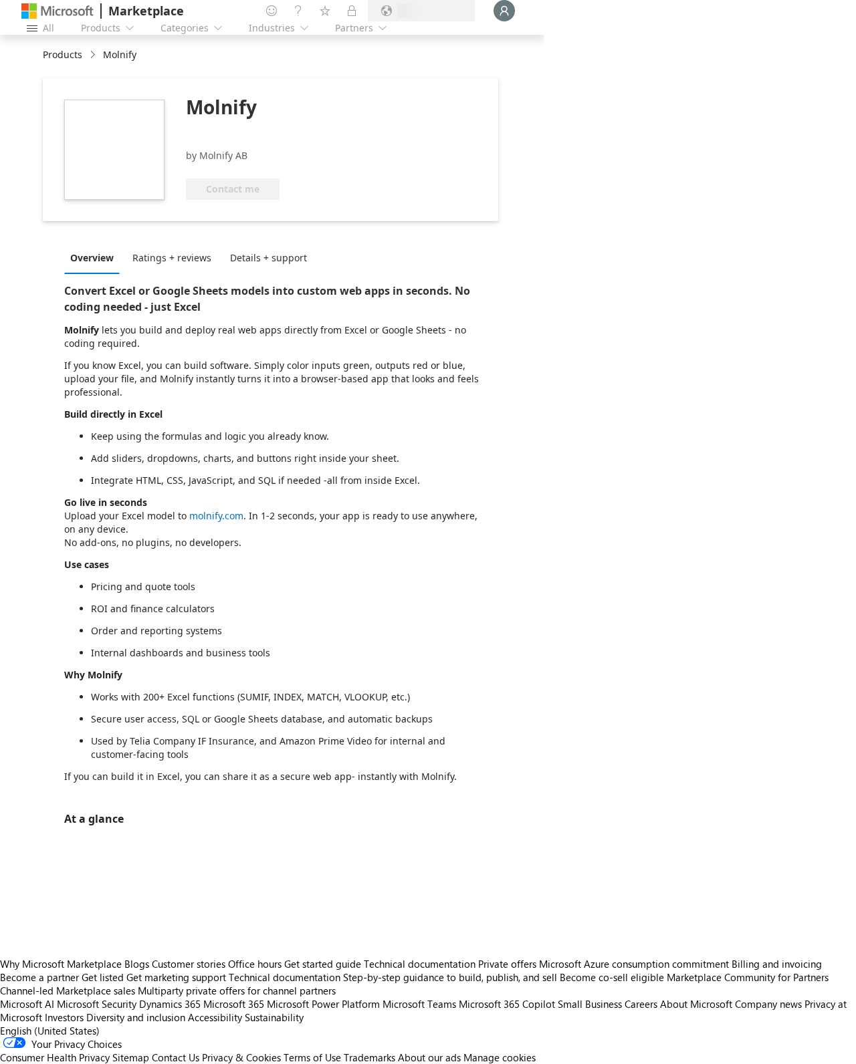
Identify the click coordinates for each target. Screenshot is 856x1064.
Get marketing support (176, 977)
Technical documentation (419, 963)
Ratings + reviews (171, 257)
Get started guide (322, 963)
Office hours (255, 963)
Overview (92, 257)
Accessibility (215, 1017)
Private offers (507, 963)
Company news (768, 1004)
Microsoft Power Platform (323, 1004)
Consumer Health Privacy (55, 1057)
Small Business (590, 1004)
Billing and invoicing (777, 963)
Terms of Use (312, 1057)
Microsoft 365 (233, 1004)
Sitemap (130, 1057)
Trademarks (369, 1057)
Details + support (268, 257)
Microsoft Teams (419, 1004)
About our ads (429, 1057)
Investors (64, 1017)
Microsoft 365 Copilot (507, 1004)
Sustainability (274, 1017)
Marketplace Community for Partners (748, 977)
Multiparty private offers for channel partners (237, 990)
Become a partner (39, 977)
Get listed (103, 977)
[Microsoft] (57, 11)
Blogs (136, 963)
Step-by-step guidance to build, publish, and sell (450, 977)
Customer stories (188, 963)
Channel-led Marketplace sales (67, 990)
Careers (641, 1004)
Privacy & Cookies (241, 1057)
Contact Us (175, 1057)
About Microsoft (696, 1004)
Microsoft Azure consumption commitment (635, 963)
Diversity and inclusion (135, 1017)
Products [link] (62, 54)
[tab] (95, 257)
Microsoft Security (96, 1004)
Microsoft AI (27, 1004)
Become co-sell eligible (612, 977)
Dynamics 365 (170, 1004)
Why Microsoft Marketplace (61, 963)
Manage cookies (499, 1057)
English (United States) (50, 1030)
